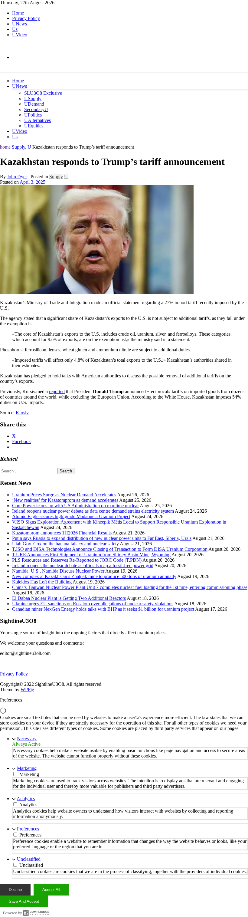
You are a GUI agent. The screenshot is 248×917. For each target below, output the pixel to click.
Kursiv (22, 412)
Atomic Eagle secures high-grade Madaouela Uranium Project (71, 516)
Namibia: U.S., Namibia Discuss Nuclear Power (58, 571)
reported (57, 391)
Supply (18, 147)
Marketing (27, 768)
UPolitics (33, 114)
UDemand (34, 104)
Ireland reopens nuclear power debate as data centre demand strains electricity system (93, 511)
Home (18, 12)
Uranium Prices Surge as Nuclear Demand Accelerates (64, 494)
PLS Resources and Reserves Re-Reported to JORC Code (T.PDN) (77, 560)
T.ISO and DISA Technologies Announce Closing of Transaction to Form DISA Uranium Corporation (109, 549)
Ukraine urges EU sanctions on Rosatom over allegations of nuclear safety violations (92, 603)
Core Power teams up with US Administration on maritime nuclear (75, 505)
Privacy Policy (26, 18)
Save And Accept (24, 901)
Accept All (51, 889)
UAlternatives (37, 120)
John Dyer (17, 176)
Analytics (26, 798)
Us (15, 29)
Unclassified (29, 859)
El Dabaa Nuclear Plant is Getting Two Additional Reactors (69, 598)
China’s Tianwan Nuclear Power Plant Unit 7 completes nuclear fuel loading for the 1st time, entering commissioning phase (129, 587)
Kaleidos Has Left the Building (42, 581)
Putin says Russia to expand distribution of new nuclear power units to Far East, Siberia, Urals (101, 538)
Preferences (28, 828)
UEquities (33, 125)
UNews (19, 23)
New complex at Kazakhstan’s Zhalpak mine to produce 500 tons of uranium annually (94, 576)
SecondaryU (36, 109)
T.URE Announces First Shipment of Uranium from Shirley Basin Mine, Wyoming (91, 554)
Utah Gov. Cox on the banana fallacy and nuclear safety (65, 543)
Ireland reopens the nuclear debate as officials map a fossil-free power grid (82, 565)
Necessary (27, 738)
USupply (32, 98)
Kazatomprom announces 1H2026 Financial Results (62, 532)
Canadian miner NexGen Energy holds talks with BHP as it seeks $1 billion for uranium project (103, 609)
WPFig (27, 689)
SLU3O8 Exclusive (43, 93)
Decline (15, 889)
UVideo (19, 34)
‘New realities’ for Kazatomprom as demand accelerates (65, 500)
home (6, 147)
